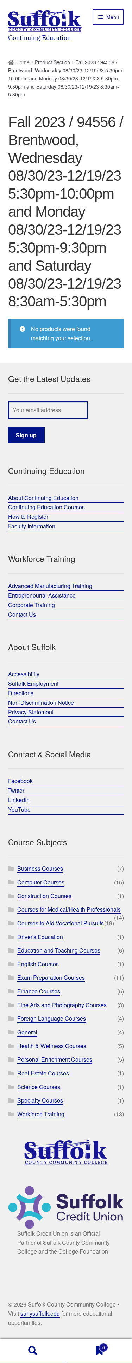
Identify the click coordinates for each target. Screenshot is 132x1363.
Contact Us (22, 614)
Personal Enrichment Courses (54, 1059)
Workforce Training (40, 1114)
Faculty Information (31, 526)
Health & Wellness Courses (51, 1046)
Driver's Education (40, 937)
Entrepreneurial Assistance (42, 595)
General (27, 1032)
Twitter (16, 790)
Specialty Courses (40, 1100)
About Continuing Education (43, 498)
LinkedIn (19, 800)
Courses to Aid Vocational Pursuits (60, 923)
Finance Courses (38, 991)
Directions (20, 693)
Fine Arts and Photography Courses (62, 1005)
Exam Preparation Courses (51, 977)
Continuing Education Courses (46, 507)
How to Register (28, 516)
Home (23, 62)
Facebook (20, 781)
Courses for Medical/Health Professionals (69, 909)
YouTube (19, 809)
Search (33, 1351)
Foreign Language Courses (51, 1018)
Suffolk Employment (33, 683)
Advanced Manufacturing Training (50, 586)
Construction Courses (44, 896)
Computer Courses (40, 882)
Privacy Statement (31, 712)
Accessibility (23, 674)
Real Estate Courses (43, 1073)
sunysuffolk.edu (40, 1313)
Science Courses (38, 1087)
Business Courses (40, 868)
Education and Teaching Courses (58, 950)
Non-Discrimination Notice (41, 702)
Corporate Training (31, 605)
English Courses (38, 964)
